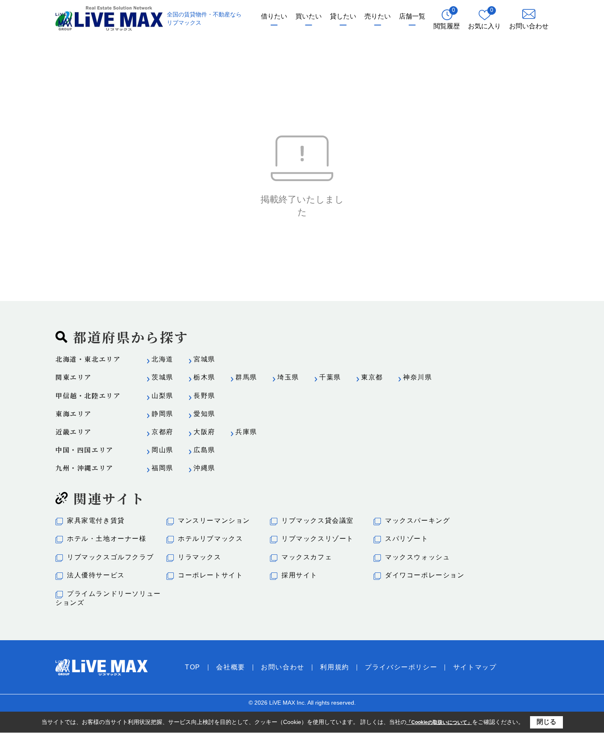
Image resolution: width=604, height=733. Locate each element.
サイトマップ (475, 667)
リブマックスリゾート (317, 538)
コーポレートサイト (210, 575)
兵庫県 (246, 431)
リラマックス (199, 557)
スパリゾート (407, 538)
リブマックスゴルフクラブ (110, 557)
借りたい (274, 16)
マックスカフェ (306, 557)
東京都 (372, 377)
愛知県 (204, 413)
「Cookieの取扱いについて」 (439, 722)
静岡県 (162, 413)
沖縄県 (204, 467)
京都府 (162, 431)
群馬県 (246, 377)
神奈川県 (417, 377)
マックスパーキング (417, 520)
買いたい (308, 16)
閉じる (546, 721)
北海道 (162, 359)
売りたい (377, 16)
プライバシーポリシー (401, 667)
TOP (193, 667)
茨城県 (162, 377)
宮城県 (204, 359)
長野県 (204, 395)
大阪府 (204, 431)
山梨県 (162, 395)
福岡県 (162, 467)
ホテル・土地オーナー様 (107, 538)
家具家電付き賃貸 (96, 520)
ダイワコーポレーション (425, 575)
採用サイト (299, 575)
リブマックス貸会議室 (317, 520)
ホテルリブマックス (210, 538)
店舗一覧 (412, 16)
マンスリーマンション (214, 520)
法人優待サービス (96, 575)
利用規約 (334, 667)
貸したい (343, 16)
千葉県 (330, 377)
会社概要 (230, 667)
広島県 (204, 449)
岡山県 (162, 449)
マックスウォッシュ (417, 557)
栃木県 (204, 377)
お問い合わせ (282, 667)
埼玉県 (288, 377)
